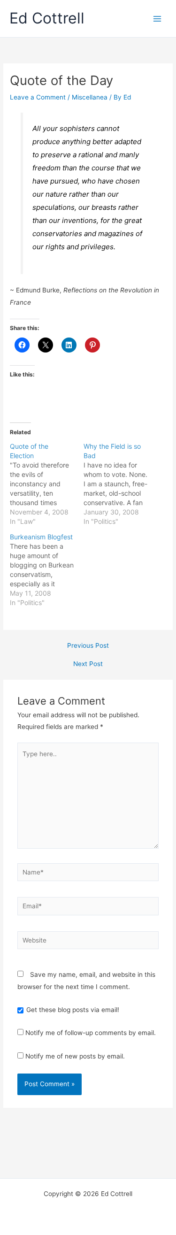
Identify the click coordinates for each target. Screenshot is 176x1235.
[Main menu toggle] (157, 18)
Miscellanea (89, 97)
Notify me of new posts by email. (75, 1056)
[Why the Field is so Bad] (120, 484)
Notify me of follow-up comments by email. (90, 1032)
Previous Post (88, 646)
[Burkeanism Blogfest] (46, 569)
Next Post (88, 664)
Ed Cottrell (46, 18)
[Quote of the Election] (46, 484)
